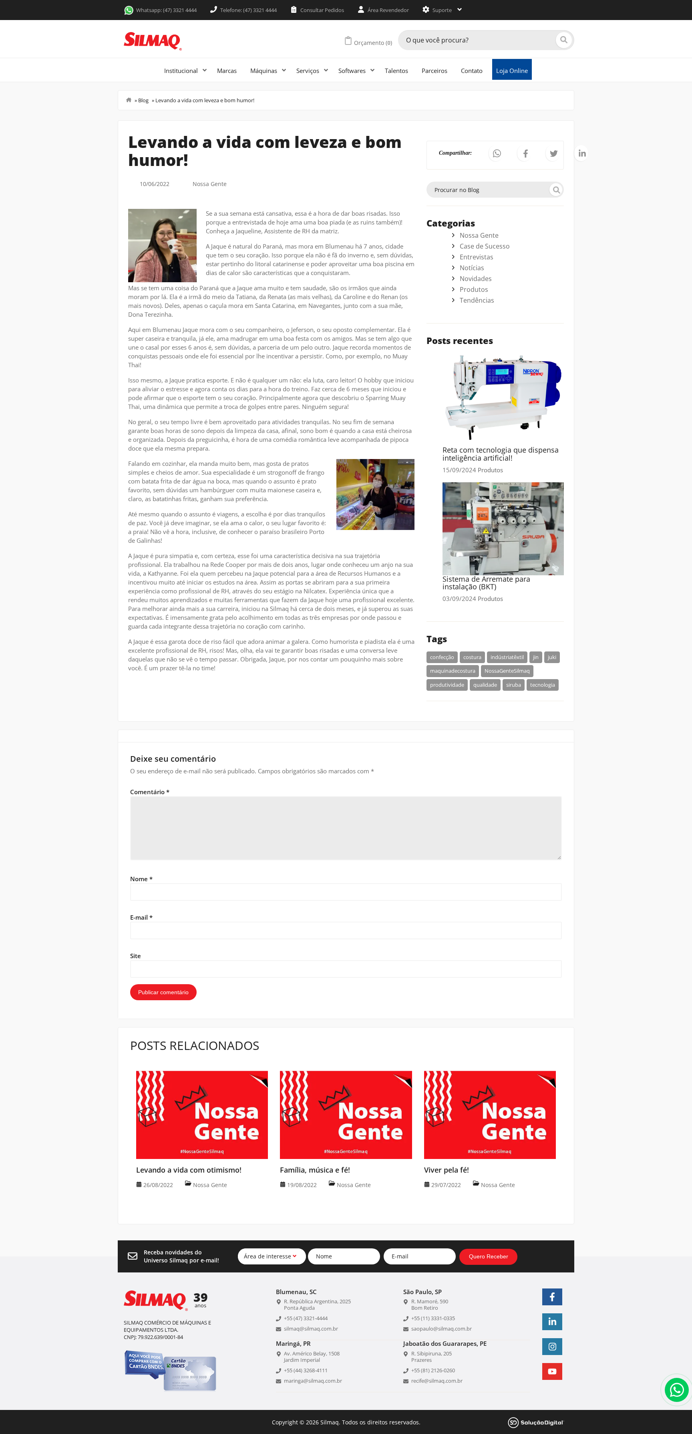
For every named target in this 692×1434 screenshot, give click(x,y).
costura (472, 657)
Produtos (474, 289)
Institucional (181, 71)
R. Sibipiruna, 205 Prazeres (431, 1356)
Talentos (396, 71)
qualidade (485, 684)
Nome (141, 879)
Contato (472, 71)
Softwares (352, 71)
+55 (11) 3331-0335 (433, 1318)
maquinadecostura (452, 670)
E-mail (141, 917)
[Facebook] (552, 1296)
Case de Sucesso (485, 246)
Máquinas (264, 71)
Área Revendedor (387, 10)
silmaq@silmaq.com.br (311, 1328)
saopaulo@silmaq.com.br (441, 1328)
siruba (513, 684)
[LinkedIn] (552, 1321)
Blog (143, 100)
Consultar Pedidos (321, 10)
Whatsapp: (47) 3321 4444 (166, 10)
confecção (442, 657)
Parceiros (434, 71)
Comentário (149, 792)
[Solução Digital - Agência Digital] (536, 1421)
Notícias (472, 267)
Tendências (477, 300)
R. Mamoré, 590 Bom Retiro (429, 1304)
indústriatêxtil (507, 657)
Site (135, 956)
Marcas (227, 71)
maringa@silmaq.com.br (313, 1380)
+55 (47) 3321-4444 (306, 1318)
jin (536, 657)
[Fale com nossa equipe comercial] (677, 1390)
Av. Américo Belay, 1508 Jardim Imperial (312, 1356)
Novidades (476, 278)
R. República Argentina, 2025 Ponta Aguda (317, 1304)
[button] (496, 153)
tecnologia (542, 684)
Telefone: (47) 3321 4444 (248, 10)
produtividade (447, 684)
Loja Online (512, 71)
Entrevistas (476, 257)
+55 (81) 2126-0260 (433, 1370)
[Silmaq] (153, 41)
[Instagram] (552, 1346)
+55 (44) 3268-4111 (306, 1370)
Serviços (308, 71)
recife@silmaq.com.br (437, 1380)
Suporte (442, 10)
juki (552, 657)
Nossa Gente (210, 184)
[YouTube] (552, 1371)
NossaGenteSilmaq (507, 670)
